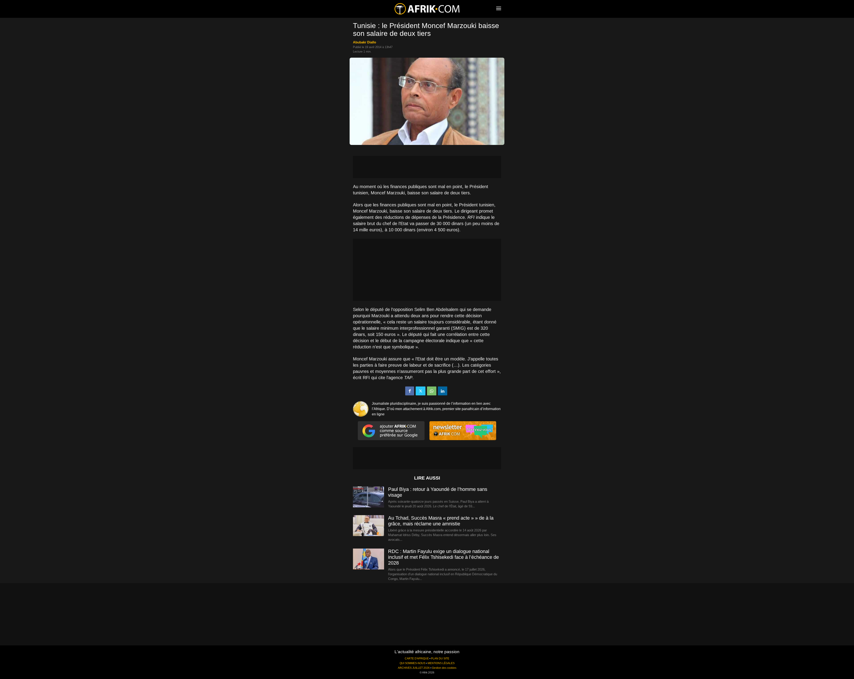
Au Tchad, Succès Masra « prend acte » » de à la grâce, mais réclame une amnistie (440, 521)
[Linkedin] (442, 390)
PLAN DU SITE (440, 658)
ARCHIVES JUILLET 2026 (414, 667)
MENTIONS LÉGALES (441, 663)
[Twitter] (420, 390)
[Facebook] (409, 390)
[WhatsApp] (431, 390)
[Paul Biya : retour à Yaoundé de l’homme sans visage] (368, 497)
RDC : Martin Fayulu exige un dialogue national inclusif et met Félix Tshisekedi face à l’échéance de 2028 (443, 557)
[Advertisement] (427, 167)
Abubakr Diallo (364, 42)
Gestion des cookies (444, 667)
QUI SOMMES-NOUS (412, 663)
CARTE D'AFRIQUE (417, 658)
